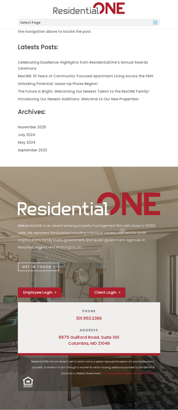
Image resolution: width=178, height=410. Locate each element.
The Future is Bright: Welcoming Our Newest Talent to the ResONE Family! (83, 91)
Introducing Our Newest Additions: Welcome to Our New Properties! (78, 99)
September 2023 (32, 150)
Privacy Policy (145, 373)
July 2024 (26, 134)
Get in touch (36, 266)
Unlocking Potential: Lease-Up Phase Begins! (58, 83)
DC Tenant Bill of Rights (118, 373)
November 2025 (32, 127)
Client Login (105, 292)
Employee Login (37, 292)
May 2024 (26, 142)
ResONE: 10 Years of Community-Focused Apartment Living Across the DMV (85, 76)
